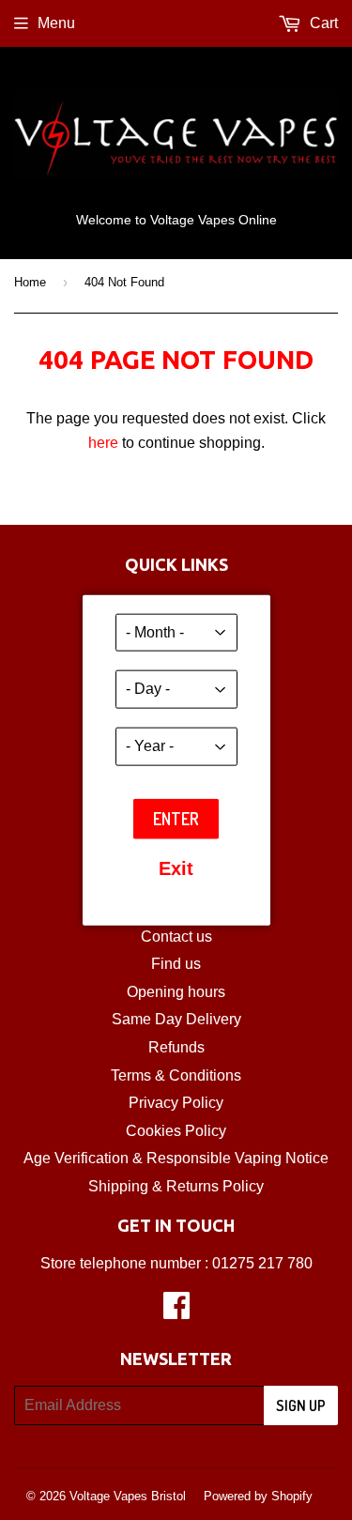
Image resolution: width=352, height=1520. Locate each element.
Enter (176, 817)
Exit (176, 868)
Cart (322, 23)
